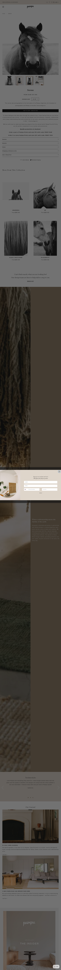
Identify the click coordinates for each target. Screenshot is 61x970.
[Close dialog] (59, 471)
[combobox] (26, 489)
